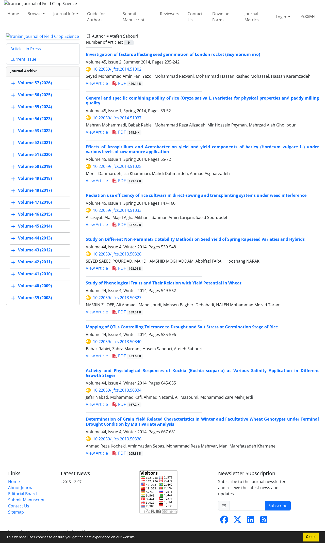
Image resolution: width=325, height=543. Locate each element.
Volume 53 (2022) (35, 131)
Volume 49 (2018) (35, 178)
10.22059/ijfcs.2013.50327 (117, 297)
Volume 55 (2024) (35, 107)
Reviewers (169, 14)
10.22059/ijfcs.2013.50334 (117, 390)
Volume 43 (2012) (35, 250)
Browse (34, 14)
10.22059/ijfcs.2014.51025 (117, 166)
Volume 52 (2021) (35, 143)
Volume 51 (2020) (35, 154)
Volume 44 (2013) (35, 238)
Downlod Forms (221, 17)
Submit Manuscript (133, 17)
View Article (97, 83)
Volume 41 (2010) (35, 274)
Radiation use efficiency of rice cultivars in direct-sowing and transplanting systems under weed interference (196, 195)
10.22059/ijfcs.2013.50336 (117, 439)
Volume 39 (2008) (35, 298)
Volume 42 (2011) (35, 262)
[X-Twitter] (237, 521)
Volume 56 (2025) (35, 95)
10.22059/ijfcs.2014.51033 (117, 210)
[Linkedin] (251, 521)
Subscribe (277, 505)
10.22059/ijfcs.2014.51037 (117, 118)
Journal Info (64, 14)
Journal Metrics (252, 17)
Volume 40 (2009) (35, 286)
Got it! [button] (311, 537)
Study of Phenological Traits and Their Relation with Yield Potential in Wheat (163, 283)
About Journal (21, 487)
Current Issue (23, 59)
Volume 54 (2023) (35, 119)
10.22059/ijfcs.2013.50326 (117, 254)
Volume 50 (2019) (35, 166)
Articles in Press (25, 49)
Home (13, 14)
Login (281, 17)
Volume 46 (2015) (35, 214)
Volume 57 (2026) (35, 83)
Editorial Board (22, 494)
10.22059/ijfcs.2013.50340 (117, 341)
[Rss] (264, 521)
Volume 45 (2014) (35, 226)
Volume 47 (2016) (35, 202)
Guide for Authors (96, 17)
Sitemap (16, 512)
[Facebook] (224, 521)
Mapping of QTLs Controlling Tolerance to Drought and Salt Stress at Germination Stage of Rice (182, 327)
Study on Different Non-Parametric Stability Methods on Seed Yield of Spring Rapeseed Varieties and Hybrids (195, 239)
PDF (129, 83)
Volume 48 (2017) (35, 190)
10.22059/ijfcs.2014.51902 (117, 69)
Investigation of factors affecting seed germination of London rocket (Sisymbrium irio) (173, 54)
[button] (137, 537)
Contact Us (195, 17)
